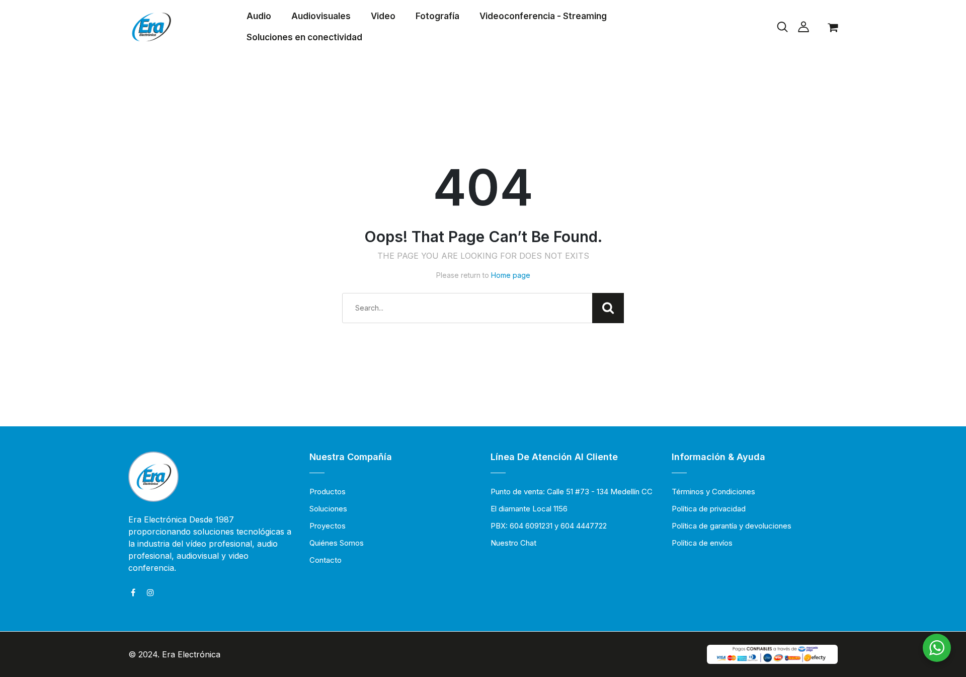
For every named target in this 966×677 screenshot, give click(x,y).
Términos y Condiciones (713, 491)
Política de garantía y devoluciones (731, 526)
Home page (510, 275)
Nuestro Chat (513, 543)
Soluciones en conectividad (304, 37)
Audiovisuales (321, 16)
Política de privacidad (709, 508)
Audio (259, 16)
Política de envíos (702, 543)
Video (383, 16)
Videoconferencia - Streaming (543, 16)
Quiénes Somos (336, 543)
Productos (327, 491)
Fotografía (437, 16)
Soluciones (328, 508)
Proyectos (327, 526)
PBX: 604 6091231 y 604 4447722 (549, 526)
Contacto (325, 560)
